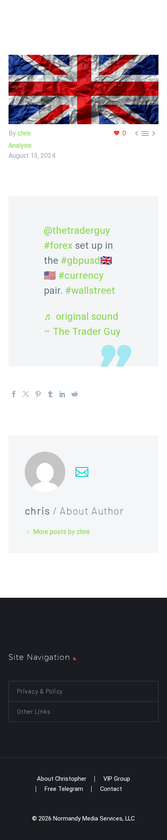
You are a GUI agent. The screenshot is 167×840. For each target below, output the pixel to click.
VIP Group (116, 779)
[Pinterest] (38, 394)
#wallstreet (90, 290)
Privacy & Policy (40, 691)
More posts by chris (61, 532)
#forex (58, 245)
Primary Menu (151, 12)
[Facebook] (14, 394)
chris (24, 133)
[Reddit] (74, 394)
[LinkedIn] (62, 394)
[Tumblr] (50, 394)
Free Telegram (64, 789)
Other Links (33, 711)
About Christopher (61, 779)
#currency (80, 275)
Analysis (20, 145)
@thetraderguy (77, 230)
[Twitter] (26, 394)
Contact (111, 789)
